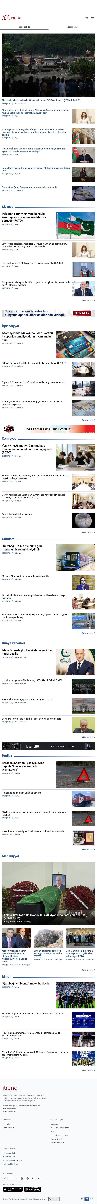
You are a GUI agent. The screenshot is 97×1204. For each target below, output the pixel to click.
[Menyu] (92, 17)
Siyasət (7, 207)
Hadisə (7, 756)
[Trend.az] (11, 17)
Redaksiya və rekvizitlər (60, 1128)
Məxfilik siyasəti (9, 1157)
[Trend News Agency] (10, 1088)
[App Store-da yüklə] (13, 1189)
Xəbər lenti (72, 27)
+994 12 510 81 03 (9, 1108)
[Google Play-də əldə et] (32, 1189)
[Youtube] (22, 1178)
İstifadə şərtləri (9, 1153)
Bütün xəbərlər (87, 301)
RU (91, 1199)
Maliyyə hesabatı (57, 1143)
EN (82, 1199)
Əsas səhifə (24, 27)
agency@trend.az (9, 1111)
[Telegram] (27, 1178)
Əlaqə (53, 1132)
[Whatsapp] (5, 1178)
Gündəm (8, 539)
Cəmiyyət (9, 438)
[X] (16, 1178)
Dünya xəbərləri (13, 643)
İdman (6, 976)
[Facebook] (11, 1178)
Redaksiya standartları (59, 1135)
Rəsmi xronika (8, 1128)
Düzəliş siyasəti (56, 1139)
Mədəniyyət (10, 856)
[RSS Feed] (38, 1178)
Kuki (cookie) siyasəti (11, 1164)
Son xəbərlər (8, 1124)
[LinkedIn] (33, 1178)
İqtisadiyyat (10, 326)
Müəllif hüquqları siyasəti (12, 1160)
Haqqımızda (55, 1124)
